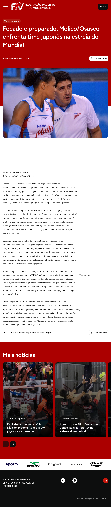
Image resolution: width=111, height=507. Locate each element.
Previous (6, 444)
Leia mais (28, 399)
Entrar (103, 6)
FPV (33, 6)
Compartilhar (100, 58)
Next (13, 444)
